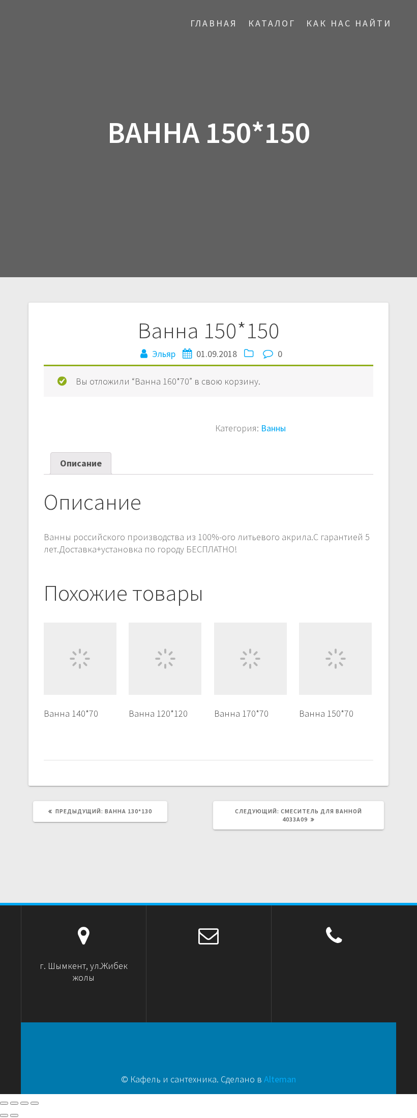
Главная (213, 23)
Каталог (271, 23)
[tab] (80, 463)
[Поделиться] (14, 1103)
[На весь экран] (24, 1103)
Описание (81, 463)
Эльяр (163, 354)
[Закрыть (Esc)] (4, 1103)
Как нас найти (349, 23)
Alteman (280, 1079)
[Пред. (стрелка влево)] (4, 1115)
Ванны (273, 428)
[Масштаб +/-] (35, 1103)
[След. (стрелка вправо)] (14, 1115)
